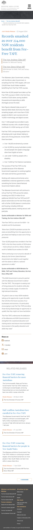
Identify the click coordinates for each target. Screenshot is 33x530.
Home (2, 21)
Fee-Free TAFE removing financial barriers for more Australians (16, 387)
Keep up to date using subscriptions (22, 503)
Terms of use (20, 520)
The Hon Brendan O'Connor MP (8, 513)
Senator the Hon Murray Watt (8, 504)
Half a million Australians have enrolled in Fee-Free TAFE (16, 421)
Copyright (19, 512)
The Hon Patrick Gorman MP (7, 496)
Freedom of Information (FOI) (23, 517)
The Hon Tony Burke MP (6, 510)
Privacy (18, 523)
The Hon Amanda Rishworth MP (8, 494)
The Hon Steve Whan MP (14, 67)
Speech (18, 497)
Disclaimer (19, 509)
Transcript (19, 494)
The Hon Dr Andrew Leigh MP (8, 507)
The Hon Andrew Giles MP (13, 21)
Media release (20, 491)
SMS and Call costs (21, 515)
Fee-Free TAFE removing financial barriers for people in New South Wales (16, 457)
